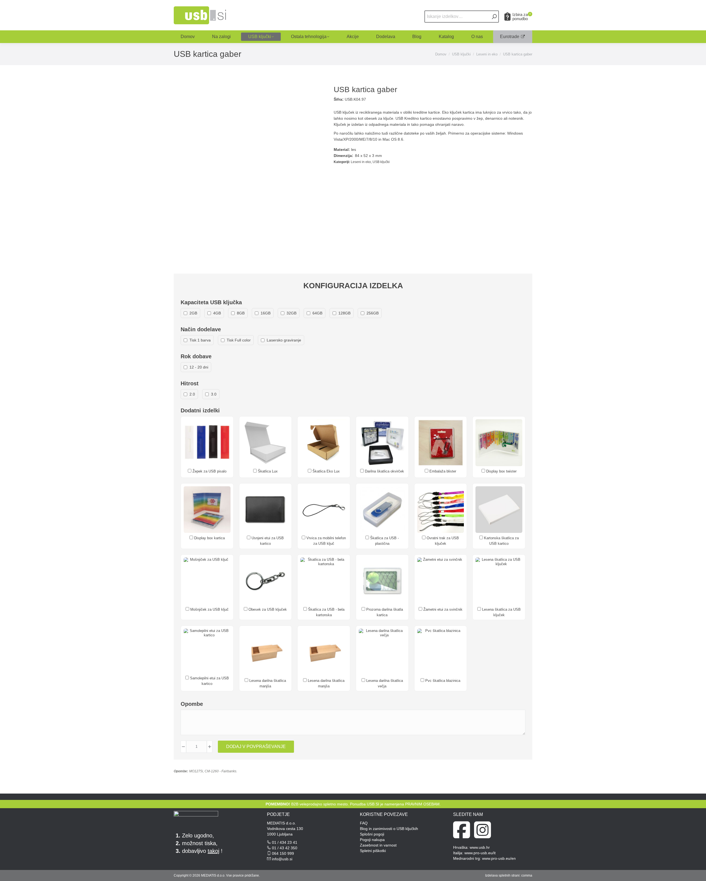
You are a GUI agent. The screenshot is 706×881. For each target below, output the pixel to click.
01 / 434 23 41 (284, 842)
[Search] (494, 16)
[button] (618, 9)
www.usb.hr (480, 847)
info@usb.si (282, 859)
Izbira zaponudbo (521, 16)
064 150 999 (283, 853)
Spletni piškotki (373, 850)
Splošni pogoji (372, 834)
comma (526, 875)
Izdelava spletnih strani (502, 875)
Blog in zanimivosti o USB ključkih (389, 828)
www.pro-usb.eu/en (499, 858)
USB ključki (381, 162)
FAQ (364, 823)
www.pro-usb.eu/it (480, 853)
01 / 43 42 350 (284, 848)
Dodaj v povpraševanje (256, 746)
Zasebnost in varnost (378, 845)
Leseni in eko (361, 162)
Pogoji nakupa (372, 839)
